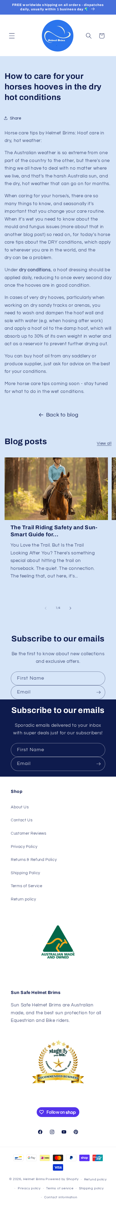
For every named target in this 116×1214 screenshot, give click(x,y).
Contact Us (22, 820)
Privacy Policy (24, 846)
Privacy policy (29, 1188)
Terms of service (59, 1188)
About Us (20, 807)
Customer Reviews (28, 833)
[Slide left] (46, 608)
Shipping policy (91, 1188)
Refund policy (95, 1179)
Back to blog (62, 415)
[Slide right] (70, 608)
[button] (11, 35)
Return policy (23, 899)
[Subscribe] (98, 692)
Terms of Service (26, 886)
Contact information (60, 1197)
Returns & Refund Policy (34, 859)
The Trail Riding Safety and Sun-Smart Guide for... (54, 530)
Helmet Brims (34, 1179)
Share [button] (15, 118)
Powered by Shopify (62, 1179)
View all (104, 443)
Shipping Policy (25, 873)
